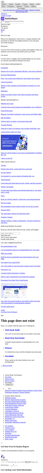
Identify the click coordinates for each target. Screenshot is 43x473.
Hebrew (33, 6)
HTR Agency (26, 10)
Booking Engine (10, 398)
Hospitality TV (10, 418)
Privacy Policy (10, 381)
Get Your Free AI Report (9, 312)
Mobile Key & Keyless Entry (14, 417)
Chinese (26, 6)
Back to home (6, 365)
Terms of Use (9, 379)
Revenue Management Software (15, 401)
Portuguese (10, 6)
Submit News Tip (11, 431)
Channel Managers (11, 409)
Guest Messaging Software (14, 415)
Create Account (6, 15)
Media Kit (33, 10)
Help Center (9, 439)
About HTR (24, 11)
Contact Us (9, 384)
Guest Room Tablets (11, 407)
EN (3, 2)
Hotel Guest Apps (11, 420)
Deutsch (4, 4)
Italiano (32, 4)
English (11, 4)
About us (4, 14)
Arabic (38, 4)
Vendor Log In (10, 428)
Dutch (3, 6)
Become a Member (16, 10)
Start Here (6, 10)
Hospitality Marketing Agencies (15, 422)
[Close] (2, 454)
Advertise (8, 433)
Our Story (8, 377)
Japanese (19, 6)
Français (25, 4)
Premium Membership (12, 435)
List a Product (9, 430)
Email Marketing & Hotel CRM (15, 403)
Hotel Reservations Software (14, 405)
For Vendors (9, 426)
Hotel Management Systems (14, 413)
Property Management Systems (15, 400)
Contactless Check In (12, 411)
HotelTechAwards (11, 437)
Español (17, 4)
